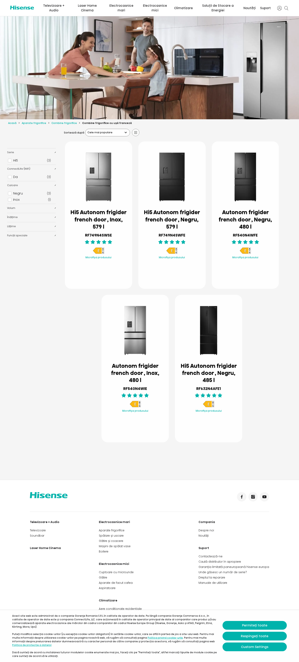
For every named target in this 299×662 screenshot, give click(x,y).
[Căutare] (286, 8)
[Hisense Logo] (22, 8)
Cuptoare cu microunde (116, 572)
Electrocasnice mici (155, 7)
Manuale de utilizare (213, 583)
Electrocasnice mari (121, 7)
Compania (207, 522)
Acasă (12, 123)
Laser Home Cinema (87, 7)
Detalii (98, 275)
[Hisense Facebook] (241, 496)
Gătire (103, 577)
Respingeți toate (254, 636)
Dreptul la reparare (212, 577)
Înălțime (12, 217)
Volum (11, 208)
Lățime (11, 226)
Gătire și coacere (111, 541)
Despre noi (206, 530)
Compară (102, 266)
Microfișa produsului (98, 257)
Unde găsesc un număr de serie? (223, 572)
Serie (10, 152)
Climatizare (183, 8)
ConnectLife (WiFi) (18, 169)
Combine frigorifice (64, 123)
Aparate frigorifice (34, 123)
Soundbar (37, 536)
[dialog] (149, 636)
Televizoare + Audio (53, 7)
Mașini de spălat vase (115, 546)
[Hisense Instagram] (253, 496)
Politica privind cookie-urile (165, 637)
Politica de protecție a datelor (31, 645)
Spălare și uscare (111, 536)
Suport (265, 8)
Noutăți (249, 8)
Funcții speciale (17, 235)
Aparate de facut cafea (116, 583)
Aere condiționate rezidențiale (120, 609)
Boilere (103, 551)
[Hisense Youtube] (264, 496)
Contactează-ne (211, 556)
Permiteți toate (254, 625)
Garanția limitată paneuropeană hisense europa (234, 567)
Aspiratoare (107, 588)
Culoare (12, 185)
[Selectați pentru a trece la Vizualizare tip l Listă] (135, 132)
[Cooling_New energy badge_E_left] (98, 253)
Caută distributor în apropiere (220, 562)
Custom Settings (254, 647)
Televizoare (38, 530)
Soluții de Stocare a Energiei (218, 7)
